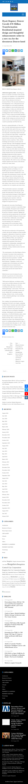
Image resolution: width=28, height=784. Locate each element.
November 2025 (6, 437)
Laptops (7, 581)
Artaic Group (16, 236)
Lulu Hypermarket (17, 581)
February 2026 (5, 429)
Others (3, 541)
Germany (20, 574)
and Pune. (4, 561)
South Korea (18, 585)
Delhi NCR (5, 574)
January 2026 (5, 432)
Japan (22, 576)
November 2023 (6, 502)
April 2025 (4, 456)
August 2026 (5, 413)
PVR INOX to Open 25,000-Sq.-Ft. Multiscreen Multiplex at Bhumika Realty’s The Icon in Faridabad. (15, 655)
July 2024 (4, 481)
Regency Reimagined (19, 310)
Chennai (20, 572)
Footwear (16, 574)
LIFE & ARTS (5, 533)
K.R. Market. (11, 579)
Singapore (13, 585)
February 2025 (5, 462)
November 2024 (6, 470)
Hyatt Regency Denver (16, 89)
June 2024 (4, 483)
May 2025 (4, 453)
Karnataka (22, 579)
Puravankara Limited (6, 585)
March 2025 (5, 459)
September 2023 (6, 508)
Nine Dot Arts (18, 121)
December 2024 (6, 467)
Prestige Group (13, 583)
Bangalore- (10, 561)
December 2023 (6, 500)
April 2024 (4, 489)
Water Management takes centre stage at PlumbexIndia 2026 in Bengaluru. (8, 349)
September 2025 (6, 443)
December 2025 (6, 434)
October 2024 (5, 472)
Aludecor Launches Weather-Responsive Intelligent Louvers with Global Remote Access (15, 645)
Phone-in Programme (6, 583)
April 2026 (4, 424)
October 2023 (5, 505)
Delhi (24, 572)
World (3, 552)
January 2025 (5, 464)
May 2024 (4, 486)
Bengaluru (12, 564)
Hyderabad (14, 577)
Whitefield (12, 586)
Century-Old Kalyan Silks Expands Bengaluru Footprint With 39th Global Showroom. (15, 624)
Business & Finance (6, 528)
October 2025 (5, 440)
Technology (5, 549)
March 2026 (5, 426)
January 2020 (5, 516)
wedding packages (11, 321)
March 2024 (5, 491)
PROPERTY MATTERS (7, 547)
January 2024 (5, 497)
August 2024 (5, 478)
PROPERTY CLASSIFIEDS (8, 544)
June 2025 (4, 451)
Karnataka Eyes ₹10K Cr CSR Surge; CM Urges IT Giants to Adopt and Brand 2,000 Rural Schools (13, 397)
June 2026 (4, 418)
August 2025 (5, 445)
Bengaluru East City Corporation (11, 570)
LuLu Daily (11, 581)
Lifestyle (4, 536)
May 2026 (4, 421)
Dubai (9, 574)
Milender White (10, 237)
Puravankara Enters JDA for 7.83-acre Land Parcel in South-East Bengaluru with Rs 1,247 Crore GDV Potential (14, 382)
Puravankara (23, 583)
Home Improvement (7, 530)
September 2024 (6, 475)
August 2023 (5, 510)
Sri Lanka (23, 585)
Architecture (9, 337)
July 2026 (4, 416)
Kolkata (4, 581)
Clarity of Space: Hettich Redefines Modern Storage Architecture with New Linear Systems (15, 615)
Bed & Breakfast (15, 314)
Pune (18, 583)
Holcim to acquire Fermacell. (13, 663)
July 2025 (4, 448)
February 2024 (5, 494)
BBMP (6, 564)
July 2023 (4, 513)
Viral (15, 781)
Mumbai (23, 581)
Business (16, 572)
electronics (12, 574)
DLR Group (9, 236)
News (13, 337)
